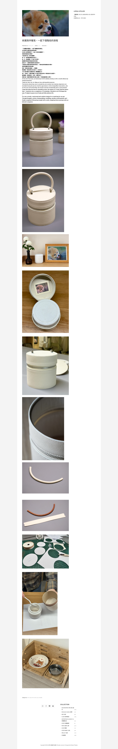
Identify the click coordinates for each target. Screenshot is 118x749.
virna (39, 45)
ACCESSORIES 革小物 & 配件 (68, 708)
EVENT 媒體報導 (65, 723)
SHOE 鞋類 (64, 728)
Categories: (24, 697)
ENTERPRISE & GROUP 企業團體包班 (68, 720)
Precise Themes (74, 745)
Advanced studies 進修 (67, 712)
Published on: (25, 45)
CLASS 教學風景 (65, 716)
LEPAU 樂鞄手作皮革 (52, 745)
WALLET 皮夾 (65, 732)
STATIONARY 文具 (66, 730)
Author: (36, 45)
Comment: (44, 45)
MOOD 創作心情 (35, 697)
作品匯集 (40, 697)
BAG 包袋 (29, 697)
